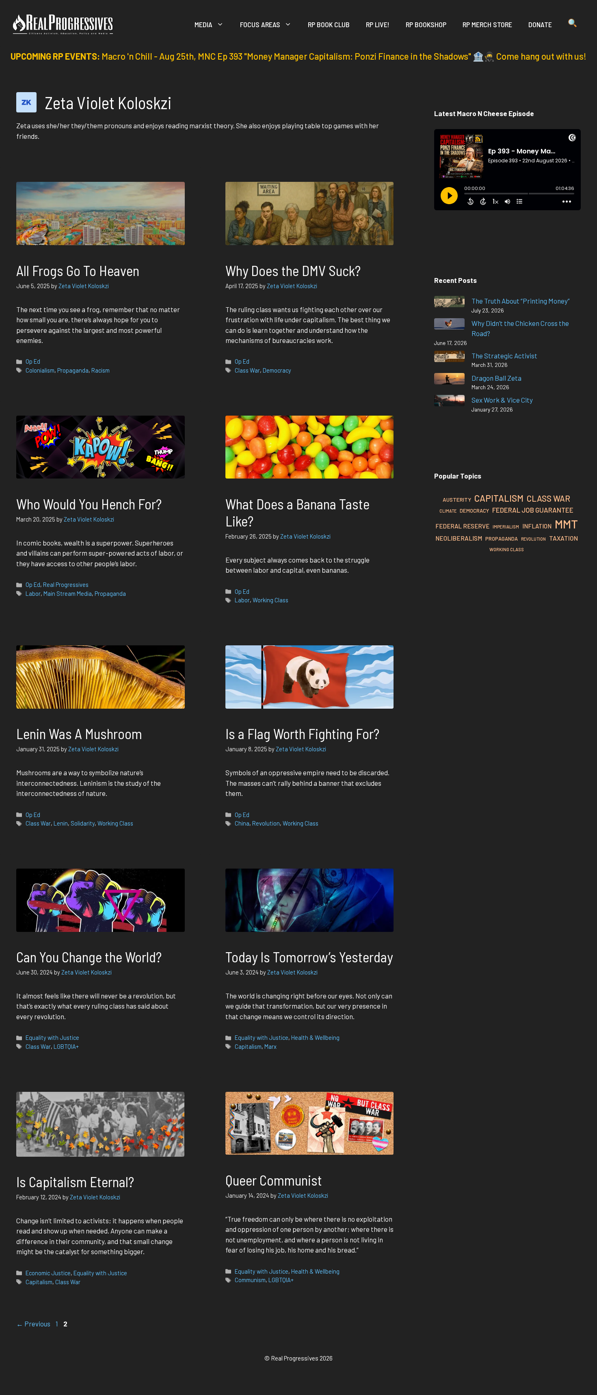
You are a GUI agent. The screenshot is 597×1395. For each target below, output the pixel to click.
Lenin (61, 823)
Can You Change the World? (89, 956)
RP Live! (377, 24)
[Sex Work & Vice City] (449, 402)
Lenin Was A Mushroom (79, 733)
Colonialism (40, 370)
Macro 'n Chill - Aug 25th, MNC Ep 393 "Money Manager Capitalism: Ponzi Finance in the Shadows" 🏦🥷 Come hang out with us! (344, 56)
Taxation (563, 538)
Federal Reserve (462, 526)
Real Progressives (66, 584)
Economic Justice (48, 1273)
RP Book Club (329, 24)
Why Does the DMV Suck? (294, 270)
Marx (270, 1046)
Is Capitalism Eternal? (75, 1181)
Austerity (457, 499)
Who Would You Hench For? (89, 503)
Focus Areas (260, 24)
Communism (250, 1279)
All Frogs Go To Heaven (77, 270)
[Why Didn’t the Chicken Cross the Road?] (449, 325)
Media (203, 24)
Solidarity (83, 823)
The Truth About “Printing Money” (521, 301)
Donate (540, 24)
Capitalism (248, 1046)
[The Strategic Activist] (449, 358)
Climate (447, 510)
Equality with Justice (52, 1037)
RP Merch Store (487, 24)
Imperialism (506, 526)
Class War (247, 370)
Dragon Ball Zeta (496, 378)
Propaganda (73, 370)
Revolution (266, 823)
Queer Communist (273, 1179)
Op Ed (33, 361)
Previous (33, 1324)
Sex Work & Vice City (502, 400)
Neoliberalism (458, 538)
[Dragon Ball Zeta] (449, 380)
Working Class (270, 600)
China (242, 823)
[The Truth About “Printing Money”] (449, 303)
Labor (33, 593)
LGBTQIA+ (66, 1046)
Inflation (537, 526)
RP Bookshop (426, 24)
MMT (566, 524)
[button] (572, 24)
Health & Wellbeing (315, 1037)
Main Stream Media (67, 593)
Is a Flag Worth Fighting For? (302, 733)
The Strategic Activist (504, 355)
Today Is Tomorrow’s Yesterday (309, 956)
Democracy (277, 370)
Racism (100, 370)
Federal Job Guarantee (532, 510)
